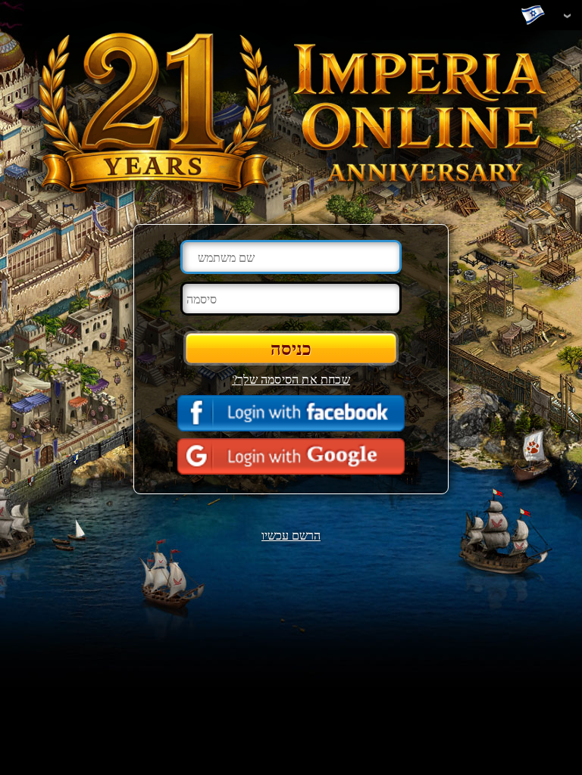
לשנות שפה (536, 16)
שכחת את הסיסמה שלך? (291, 379)
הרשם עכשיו (291, 535)
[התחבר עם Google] (291, 456)
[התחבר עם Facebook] (291, 413)
